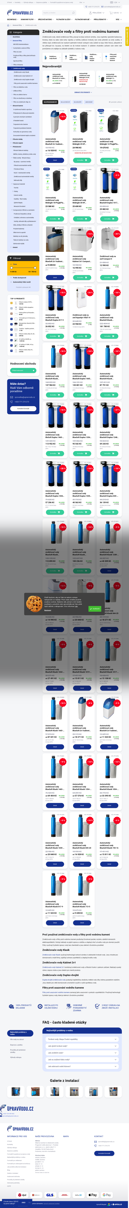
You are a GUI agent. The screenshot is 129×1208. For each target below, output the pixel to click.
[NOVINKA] (82, 122)
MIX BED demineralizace (20, 44)
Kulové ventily (18, 195)
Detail (55, 160)
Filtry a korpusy (18, 64)
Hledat (73, 13)
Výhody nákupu (28, 2)
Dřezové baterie (18, 106)
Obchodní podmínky (13, 1183)
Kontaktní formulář (23, 408)
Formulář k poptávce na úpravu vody (61, 2)
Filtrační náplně (18, 143)
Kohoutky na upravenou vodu (22, 132)
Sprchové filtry (17, 61)
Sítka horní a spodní (19, 232)
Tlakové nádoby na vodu (21, 240)
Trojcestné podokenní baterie (22, 128)
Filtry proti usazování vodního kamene (25, 83)
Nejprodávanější (50, 102)
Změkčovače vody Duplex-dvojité (24, 79)
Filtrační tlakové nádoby (20, 150)
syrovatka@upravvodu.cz (25, 397)
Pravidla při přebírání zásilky (16, 1179)
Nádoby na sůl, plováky (20, 236)
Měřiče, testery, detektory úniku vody (24, 154)
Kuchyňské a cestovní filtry (21, 48)
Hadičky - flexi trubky (20, 199)
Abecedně (88, 102)
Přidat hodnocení (17, 370)
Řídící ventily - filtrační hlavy (21, 158)
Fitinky (16, 191)
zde (76, 606)
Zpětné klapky (18, 202)
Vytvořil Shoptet (101, 1204)
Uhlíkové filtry (17, 91)
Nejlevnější (65, 102)
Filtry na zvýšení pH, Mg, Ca (21, 102)
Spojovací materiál (19, 184)
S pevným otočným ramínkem (22, 117)
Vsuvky (16, 187)
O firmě (9, 2)
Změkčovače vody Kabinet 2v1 (23, 76)
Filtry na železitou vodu (20, 87)
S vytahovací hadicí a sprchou (22, 109)
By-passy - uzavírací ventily (22, 161)
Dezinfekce (16, 37)
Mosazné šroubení (19, 206)
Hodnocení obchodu (13, 1176)
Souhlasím (96, 609)
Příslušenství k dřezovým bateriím (23, 113)
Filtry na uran (17, 52)
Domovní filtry (17, 40)
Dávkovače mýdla (18, 243)
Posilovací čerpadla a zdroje (22, 214)
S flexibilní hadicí (18, 120)
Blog (8, 1170)
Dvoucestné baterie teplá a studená (24, 135)
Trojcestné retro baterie (20, 124)
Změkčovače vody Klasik (21, 72)
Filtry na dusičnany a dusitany (22, 98)
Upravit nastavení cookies (51, 1203)
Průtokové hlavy (19, 169)
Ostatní (15, 247)
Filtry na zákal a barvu (20, 94)
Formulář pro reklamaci (14, 1160)
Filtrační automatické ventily (22, 165)
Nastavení (47, 610)
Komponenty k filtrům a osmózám (23, 210)
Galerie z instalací (12, 1173)
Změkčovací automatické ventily (24, 176)
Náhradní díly (18, 180)
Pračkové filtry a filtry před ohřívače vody (24, 56)
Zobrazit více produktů (82, 92)
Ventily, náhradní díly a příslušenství (25, 221)
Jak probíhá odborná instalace (16, 1167)
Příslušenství (17, 147)
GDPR (9, 1186)
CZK (115, 2)
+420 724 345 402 (8, 1113)
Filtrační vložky (17, 139)
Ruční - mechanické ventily (22, 173)
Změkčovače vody (19, 68)
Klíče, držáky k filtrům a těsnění (22, 225)
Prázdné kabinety (18, 229)
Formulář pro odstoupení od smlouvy (18, 1163)
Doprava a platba (41, 2)
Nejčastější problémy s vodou (16, 1157)
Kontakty (17, 2)
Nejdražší (77, 102)
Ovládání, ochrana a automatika (24, 217)
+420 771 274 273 (22, 402)
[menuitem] (13, 20)
